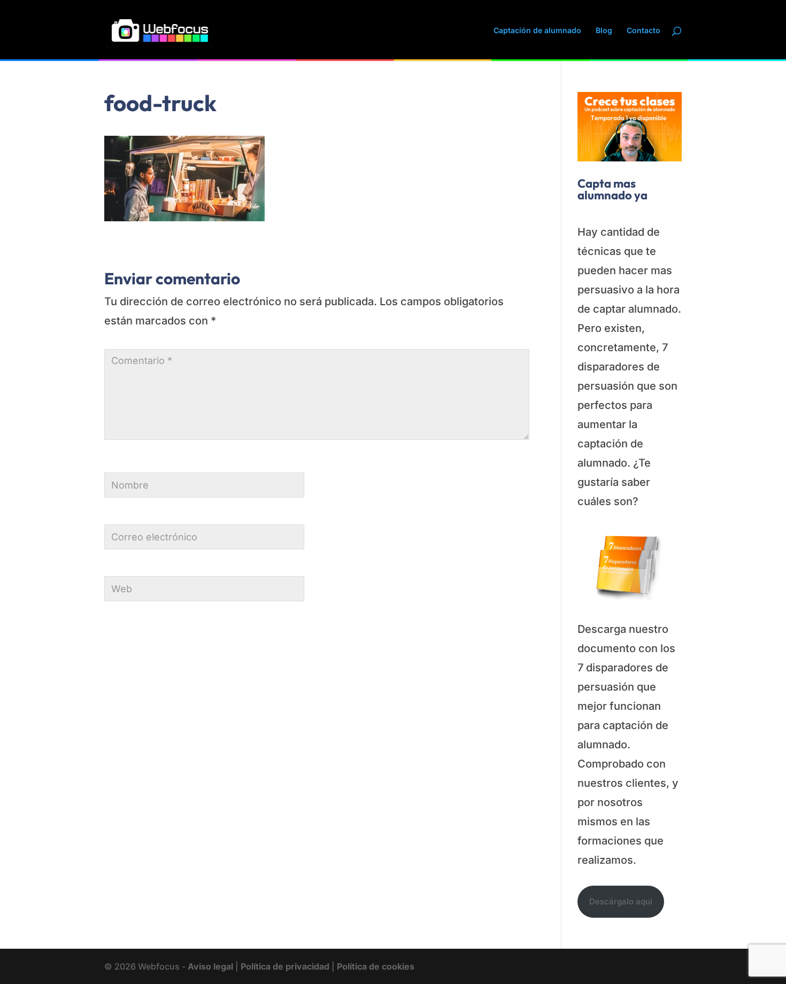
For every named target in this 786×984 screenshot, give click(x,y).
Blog (604, 31)
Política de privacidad (285, 966)
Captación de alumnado (537, 31)
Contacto (643, 31)
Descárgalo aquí (620, 901)
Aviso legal (210, 966)
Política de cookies (375, 966)
